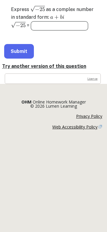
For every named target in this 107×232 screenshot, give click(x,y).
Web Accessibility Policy (74, 127)
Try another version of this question (44, 66)
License (92, 79)
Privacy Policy (89, 116)
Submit (19, 51)
